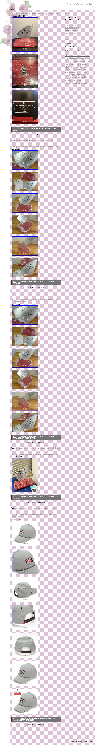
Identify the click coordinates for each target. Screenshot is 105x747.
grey (24, 730)
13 (72, 28)
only (87, 72)
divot (67, 66)
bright (70, 62)
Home (12, 9)
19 (70, 31)
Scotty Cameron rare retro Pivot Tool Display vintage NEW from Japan (35, 437)
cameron (18, 140)
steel (77, 80)
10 (66, 28)
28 (74, 33)
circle (88, 62)
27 (72, 33)
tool (51, 140)
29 (76, 33)
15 (76, 28)
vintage (52, 293)
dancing (79, 64)
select (66, 80)
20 (72, 31)
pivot (38, 140)
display (32, 140)
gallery (73, 67)
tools (79, 83)
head (85, 67)
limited (85, 69)
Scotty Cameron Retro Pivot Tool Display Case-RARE (34, 13)
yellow (86, 83)
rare (34, 293)
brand (66, 62)
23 (78, 31)
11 (68, 28)
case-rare (26, 140)
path (70, 75)
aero (66, 59)
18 (68, 31)
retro (42, 140)
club (69, 64)
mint (78, 72)
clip (66, 64)
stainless (71, 80)
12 (70, 28)
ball (80, 59)
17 (66, 31)
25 (68, 33)
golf (77, 67)
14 (74, 28)
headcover (70, 69)
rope (37, 730)
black (84, 59)
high (77, 69)
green (81, 67)
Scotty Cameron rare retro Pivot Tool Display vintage (34, 146)
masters (73, 72)
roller (77, 78)
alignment (73, 59)
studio (81, 80)
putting (67, 78)
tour (82, 83)
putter (81, 74)
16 (78, 28)
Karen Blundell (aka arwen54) (86, 742)
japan (30, 448)
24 (66, 33)
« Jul (66, 39)
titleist (68, 83)
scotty (34, 134)
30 (78, 33)
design (84, 64)
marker (68, 72)
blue (88, 59)
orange (67, 75)
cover (74, 64)
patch (29, 730)
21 (74, 31)
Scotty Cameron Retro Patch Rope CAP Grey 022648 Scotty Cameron (34, 719)
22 (76, 31)
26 (70, 33)
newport (83, 72)
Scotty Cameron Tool (81, 4)
